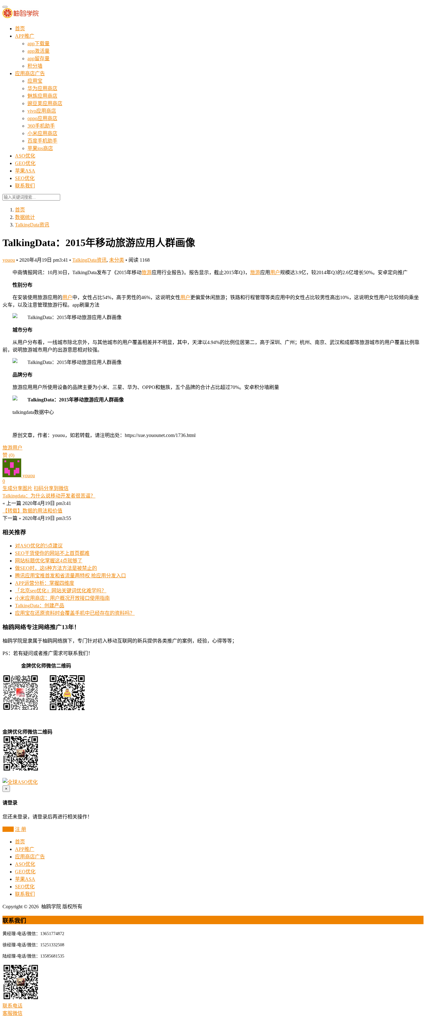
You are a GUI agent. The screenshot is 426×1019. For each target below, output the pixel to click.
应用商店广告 (30, 73)
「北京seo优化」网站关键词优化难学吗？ (60, 590)
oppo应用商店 (42, 118)
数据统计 (25, 217)
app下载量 (38, 43)
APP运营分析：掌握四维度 (44, 583)
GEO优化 (25, 163)
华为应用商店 (42, 88)
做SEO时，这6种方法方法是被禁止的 (56, 568)
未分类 (116, 260)
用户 (275, 272)
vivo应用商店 (41, 111)
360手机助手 (41, 126)
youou (8, 260)
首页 (20, 28)
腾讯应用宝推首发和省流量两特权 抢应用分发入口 (70, 575)
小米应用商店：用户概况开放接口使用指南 (62, 598)
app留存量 (38, 58)
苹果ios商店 (40, 148)
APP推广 (24, 36)
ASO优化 (25, 155)
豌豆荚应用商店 (44, 103)
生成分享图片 (17, 488)
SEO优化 (25, 178)
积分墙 (34, 66)
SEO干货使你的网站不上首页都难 (52, 553)
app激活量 (38, 51)
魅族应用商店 (42, 96)
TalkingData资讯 (32, 224)
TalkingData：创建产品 (39, 605)
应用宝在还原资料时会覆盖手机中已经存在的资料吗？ (75, 613)
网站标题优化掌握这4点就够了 (48, 560)
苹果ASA (25, 170)
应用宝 (34, 81)
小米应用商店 (42, 133)
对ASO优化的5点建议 (39, 545)
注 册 (20, 829)
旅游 (147, 272)
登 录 (8, 829)
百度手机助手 (42, 140)
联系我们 (25, 185)
